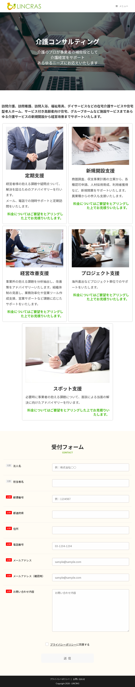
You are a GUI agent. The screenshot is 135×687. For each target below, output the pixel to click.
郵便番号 (18, 497)
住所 (15, 529)
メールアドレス (22, 560)
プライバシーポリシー (63, 644)
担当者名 (18, 482)
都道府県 (18, 513)
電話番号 (18, 544)
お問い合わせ (79, 679)
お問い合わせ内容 (23, 592)
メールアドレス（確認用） (29, 576)
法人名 (17, 466)
